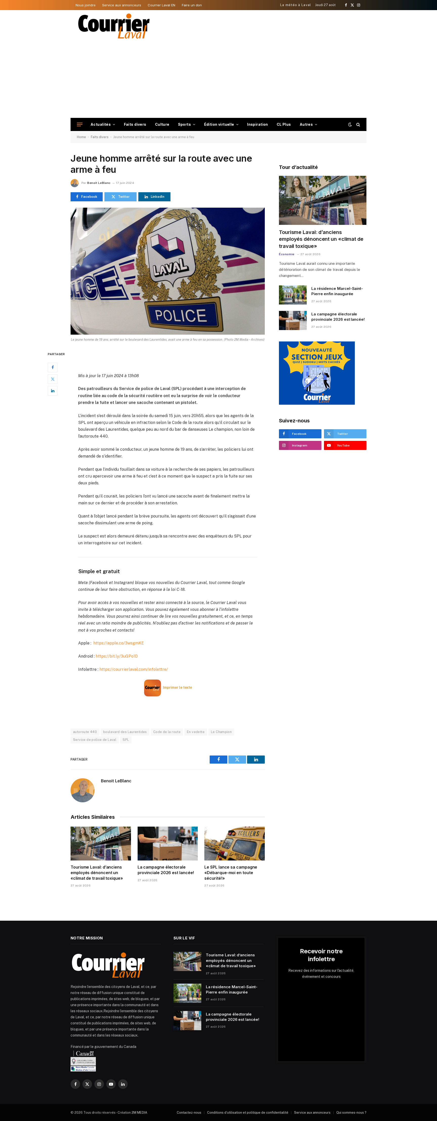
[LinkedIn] (52, 390)
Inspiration (257, 124)
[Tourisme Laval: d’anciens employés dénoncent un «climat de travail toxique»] (101, 843)
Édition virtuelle (219, 124)
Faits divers (135, 124)
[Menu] (79, 124)
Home (81, 137)
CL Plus (284, 124)
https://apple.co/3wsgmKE (118, 643)
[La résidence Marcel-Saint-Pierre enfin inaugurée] (293, 295)
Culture (162, 124)
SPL (126, 740)
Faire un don (192, 5)
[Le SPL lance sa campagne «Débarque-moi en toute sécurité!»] (234, 843)
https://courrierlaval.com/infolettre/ (133, 669)
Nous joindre (86, 5)
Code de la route (167, 732)
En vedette (196, 732)
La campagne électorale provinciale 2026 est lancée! (166, 870)
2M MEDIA (139, 1112)
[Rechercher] (357, 124)
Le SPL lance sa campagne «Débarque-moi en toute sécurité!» (230, 873)
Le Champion (221, 732)
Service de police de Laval (94, 740)
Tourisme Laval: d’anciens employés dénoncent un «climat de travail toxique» (97, 873)
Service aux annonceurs (121, 5)
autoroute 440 (85, 732)
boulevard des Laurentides (125, 732)
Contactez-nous (189, 1112)
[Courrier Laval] (114, 26)
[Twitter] (52, 379)
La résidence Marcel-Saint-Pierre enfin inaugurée (337, 291)
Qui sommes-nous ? (351, 1112)
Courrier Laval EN (161, 5)
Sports (184, 124)
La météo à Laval (295, 5)
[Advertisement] (218, 80)
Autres (306, 124)
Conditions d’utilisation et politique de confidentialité (247, 1112)
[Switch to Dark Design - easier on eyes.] (350, 124)
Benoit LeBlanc (99, 183)
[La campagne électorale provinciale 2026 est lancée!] (168, 843)
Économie (287, 254)
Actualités (101, 124)
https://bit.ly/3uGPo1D (117, 656)
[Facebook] (52, 367)
